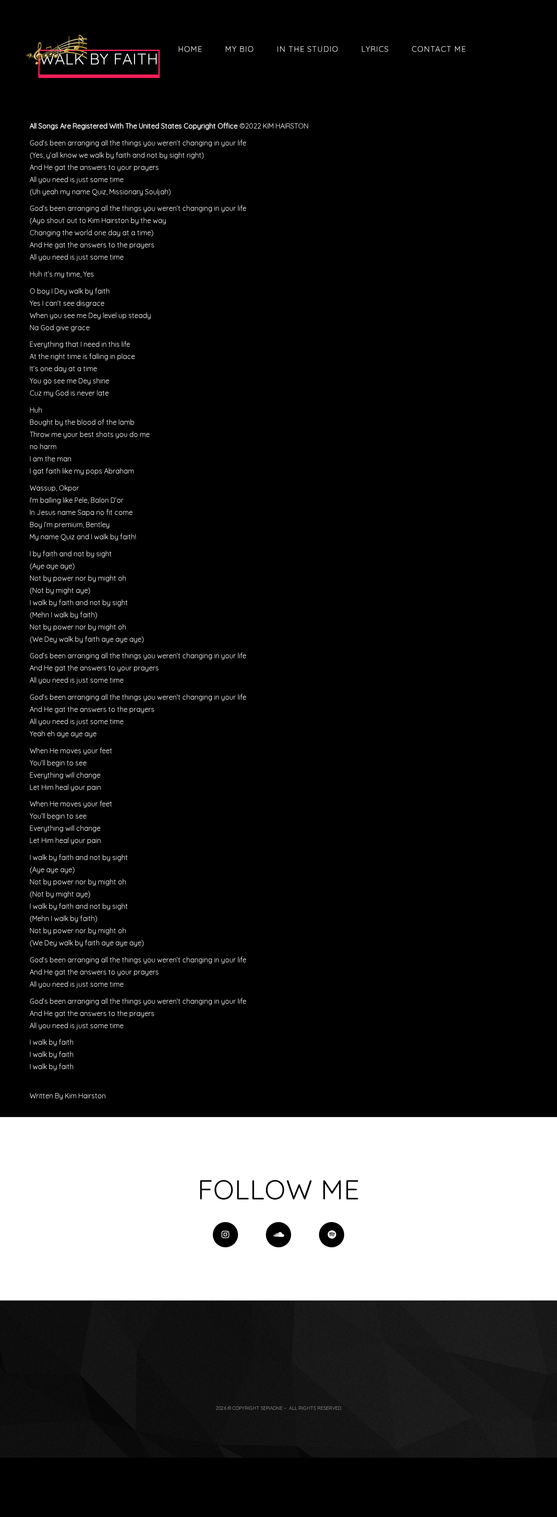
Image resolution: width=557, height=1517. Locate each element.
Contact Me (439, 49)
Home (190, 49)
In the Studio (308, 49)
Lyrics (375, 49)
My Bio (239, 49)
